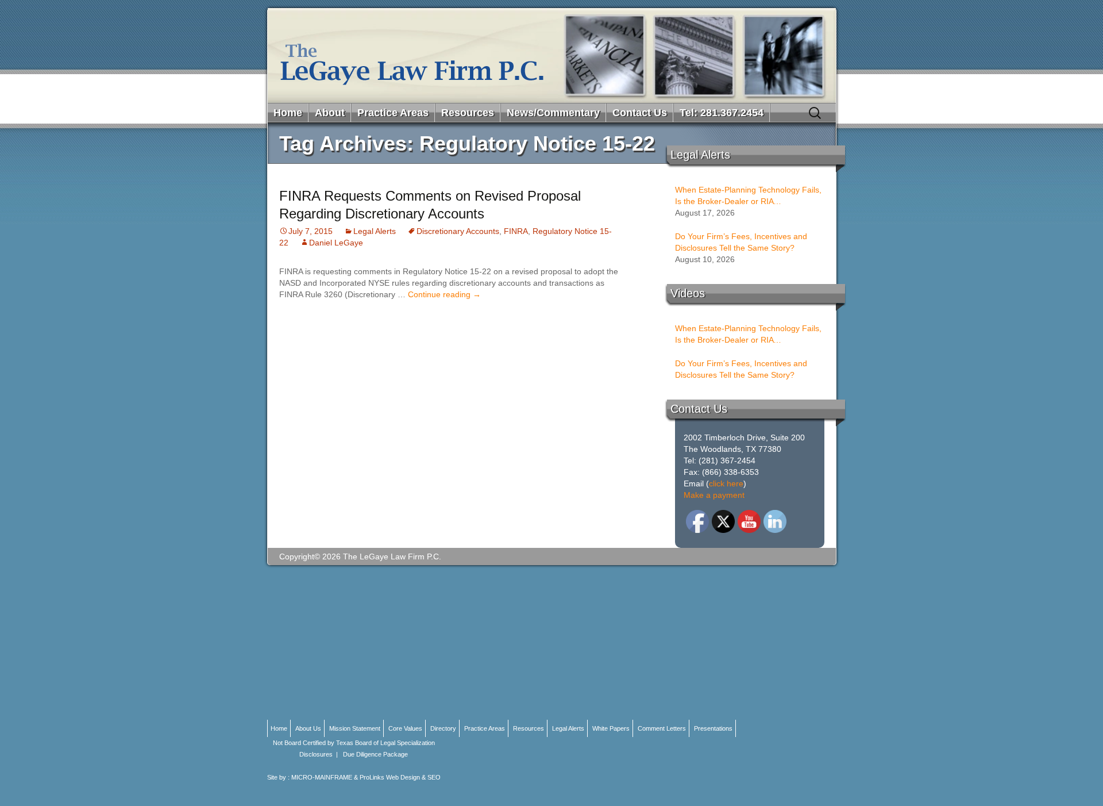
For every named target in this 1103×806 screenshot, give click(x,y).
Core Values (405, 728)
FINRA (516, 231)
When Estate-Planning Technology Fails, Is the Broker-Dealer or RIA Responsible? (748, 196)
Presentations (713, 728)
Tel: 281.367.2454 (721, 112)
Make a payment (714, 495)
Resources (467, 112)
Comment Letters (662, 728)
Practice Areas (393, 112)
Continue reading (444, 294)
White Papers (611, 728)
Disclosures (316, 754)
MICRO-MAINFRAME (321, 777)
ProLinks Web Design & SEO (400, 777)
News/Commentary (553, 112)
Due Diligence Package (375, 754)
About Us (308, 728)
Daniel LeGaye (336, 242)
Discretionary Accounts (457, 231)
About (330, 112)
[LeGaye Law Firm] (552, 55)
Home (287, 112)
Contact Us (639, 112)
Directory (443, 728)
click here (726, 483)
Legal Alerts (374, 231)
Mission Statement (354, 728)
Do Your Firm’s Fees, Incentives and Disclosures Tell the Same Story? (741, 242)
